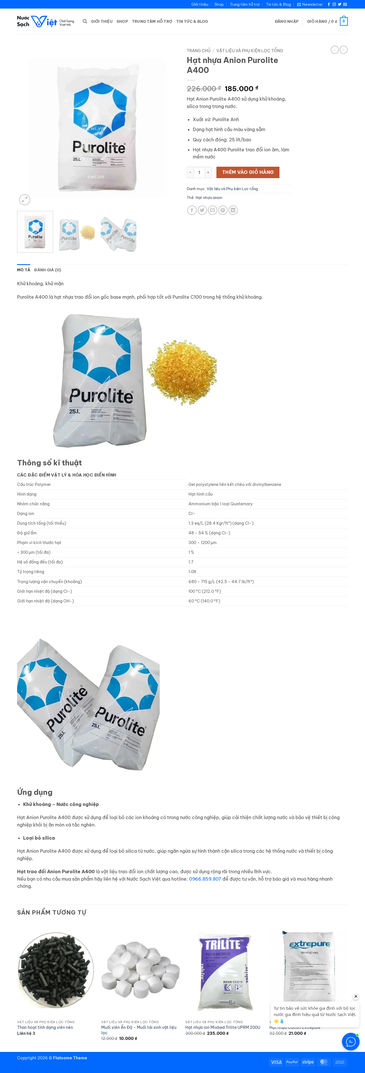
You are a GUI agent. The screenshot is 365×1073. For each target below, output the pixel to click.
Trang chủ (198, 50)
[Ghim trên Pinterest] (223, 210)
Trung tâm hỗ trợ (244, 4)
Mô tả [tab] (23, 270)
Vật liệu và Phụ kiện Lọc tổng (249, 50)
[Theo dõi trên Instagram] (334, 5)
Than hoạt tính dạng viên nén (45, 1027)
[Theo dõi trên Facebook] (328, 5)
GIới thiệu (199, 4)
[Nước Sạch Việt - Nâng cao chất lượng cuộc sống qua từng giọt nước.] (45, 21)
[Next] (168, 126)
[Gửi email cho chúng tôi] (345, 5)
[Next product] (335, 50)
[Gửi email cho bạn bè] (212, 210)
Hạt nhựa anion (209, 197)
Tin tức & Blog (278, 4)
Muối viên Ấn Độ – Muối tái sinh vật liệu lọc (139, 1030)
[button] (310, 4)
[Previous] (27, 126)
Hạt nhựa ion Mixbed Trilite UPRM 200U (222, 1027)
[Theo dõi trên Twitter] (339, 5)
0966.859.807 (205, 879)
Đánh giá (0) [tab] (47, 270)
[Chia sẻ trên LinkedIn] (233, 210)
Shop (219, 4)
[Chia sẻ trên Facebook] (192, 210)
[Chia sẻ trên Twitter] (202, 210)
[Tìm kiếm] (85, 21)
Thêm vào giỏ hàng (248, 172)
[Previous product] (344, 50)
